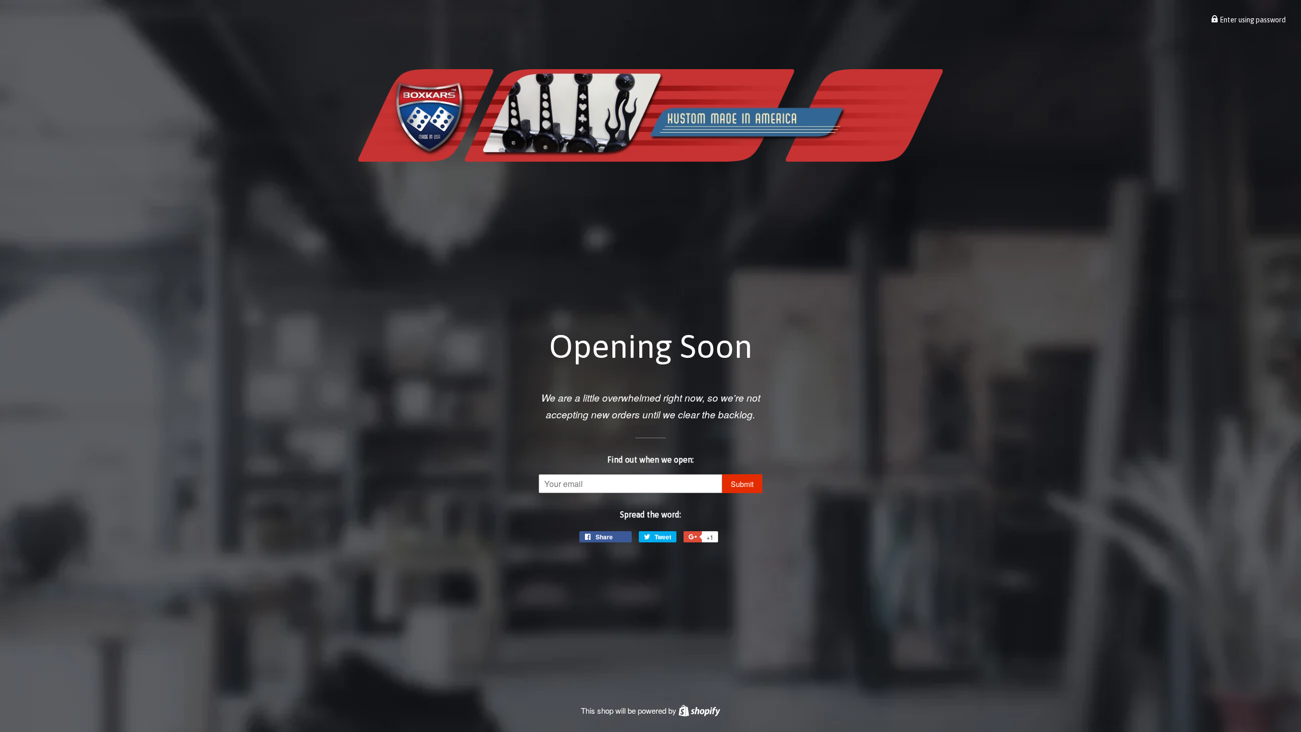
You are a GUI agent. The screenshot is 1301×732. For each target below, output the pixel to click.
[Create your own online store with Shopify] (699, 710)
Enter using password (1252, 20)
